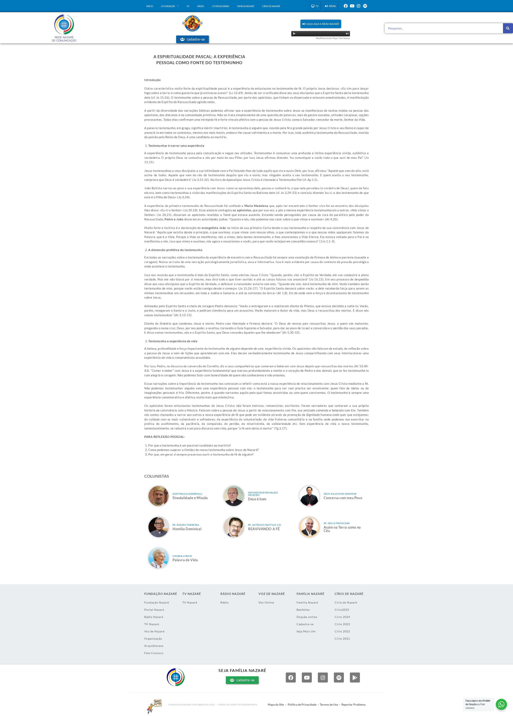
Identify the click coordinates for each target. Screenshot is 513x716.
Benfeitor (303, 609)
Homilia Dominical (187, 529)
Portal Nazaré (154, 609)
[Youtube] (352, 6)
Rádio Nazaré (153, 617)
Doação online (307, 617)
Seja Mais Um (306, 631)
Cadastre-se (305, 624)
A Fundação (168, 6)
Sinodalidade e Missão (190, 498)
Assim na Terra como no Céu (342, 529)
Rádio (200, 6)
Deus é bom (257, 499)
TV (188, 6)
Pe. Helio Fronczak (337, 523)
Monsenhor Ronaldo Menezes (263, 493)
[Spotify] (365, 6)
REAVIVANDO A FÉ (264, 529)
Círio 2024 (342, 617)
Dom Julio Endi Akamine (340, 493)
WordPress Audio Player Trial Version (333, 38)
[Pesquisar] (508, 28)
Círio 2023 (342, 624)
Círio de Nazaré (271, 6)
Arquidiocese (153, 645)
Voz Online (266, 602)
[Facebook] (345, 6)
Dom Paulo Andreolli (188, 493)
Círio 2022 (342, 631)
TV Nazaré (151, 624)
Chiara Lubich (182, 555)
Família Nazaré (245, 6)
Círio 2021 (342, 638)
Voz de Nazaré (154, 631)
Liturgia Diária (220, 6)
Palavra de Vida (185, 560)
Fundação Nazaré (156, 602)
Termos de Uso (329, 704)
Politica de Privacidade (302, 704)
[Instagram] (358, 6)
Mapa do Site (276, 704)
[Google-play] (355, 677)
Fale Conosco (154, 653)
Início (149, 6)
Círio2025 (342, 609)
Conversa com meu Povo (343, 498)
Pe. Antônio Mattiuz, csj (264, 524)
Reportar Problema (353, 704)
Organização (153, 638)
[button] (320, 24)
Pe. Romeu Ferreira (186, 524)
